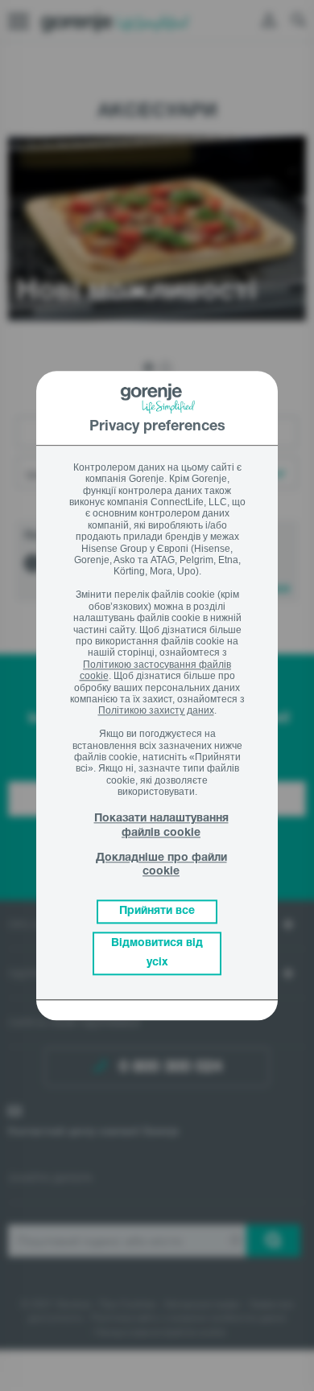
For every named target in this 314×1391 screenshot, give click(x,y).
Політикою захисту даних (156, 711)
